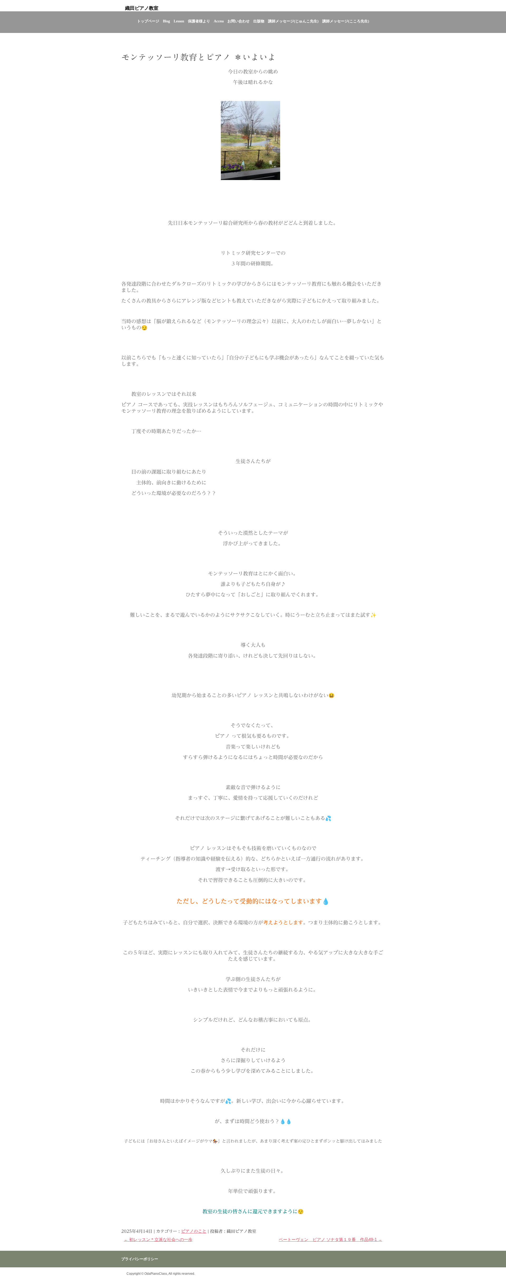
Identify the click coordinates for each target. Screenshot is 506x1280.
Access (219, 21)
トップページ (148, 21)
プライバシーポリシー (139, 1259)
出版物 (258, 21)
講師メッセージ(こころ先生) (345, 21)
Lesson (179, 21)
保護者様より (199, 21)
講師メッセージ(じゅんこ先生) (293, 21)
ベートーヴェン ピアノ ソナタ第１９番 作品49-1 (330, 1239)
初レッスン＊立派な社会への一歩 (158, 1239)
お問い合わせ (238, 21)
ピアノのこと (193, 1231)
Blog (166, 21)
